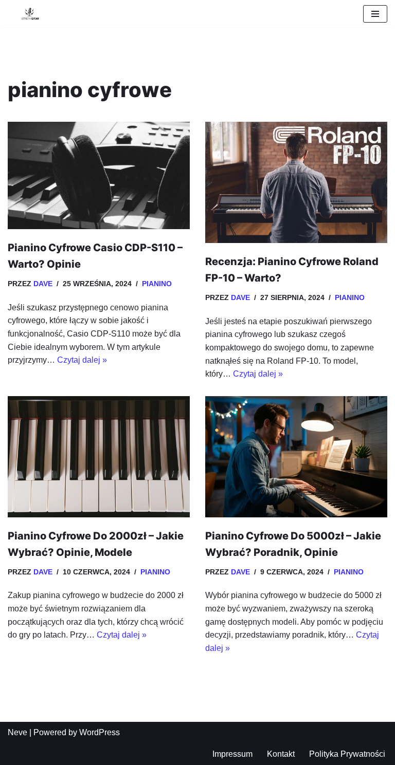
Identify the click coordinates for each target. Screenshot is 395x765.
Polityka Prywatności (347, 754)
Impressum (232, 754)
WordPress (99, 732)
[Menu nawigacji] (375, 14)
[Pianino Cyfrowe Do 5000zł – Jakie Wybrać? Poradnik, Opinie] (296, 456)
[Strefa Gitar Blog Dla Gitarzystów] (27, 13)
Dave (42, 283)
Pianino (157, 283)
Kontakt (281, 754)
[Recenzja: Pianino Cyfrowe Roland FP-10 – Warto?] (296, 182)
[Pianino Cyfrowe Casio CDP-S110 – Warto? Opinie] (99, 175)
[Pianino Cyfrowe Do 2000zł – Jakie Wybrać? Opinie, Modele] (99, 456)
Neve (17, 732)
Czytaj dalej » (82, 360)
